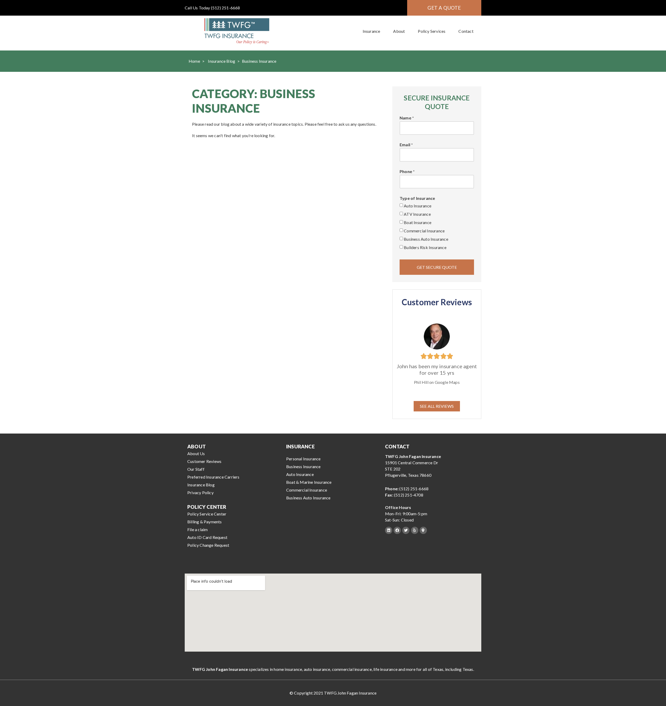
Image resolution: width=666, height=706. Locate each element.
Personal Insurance (303, 458)
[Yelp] (414, 530)
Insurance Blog (221, 61)
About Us (196, 453)
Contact (465, 31)
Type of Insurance (417, 198)
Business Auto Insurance (426, 239)
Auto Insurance (417, 205)
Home (194, 61)
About (399, 31)
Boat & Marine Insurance (309, 482)
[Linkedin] (388, 530)
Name (405, 118)
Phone (406, 171)
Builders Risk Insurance (425, 247)
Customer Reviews (204, 461)
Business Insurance (303, 466)
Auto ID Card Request (207, 537)
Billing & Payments (204, 521)
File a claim (197, 529)
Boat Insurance (417, 222)
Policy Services (431, 31)
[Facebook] (397, 530)
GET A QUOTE (444, 8)
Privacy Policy (200, 492)
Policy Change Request (208, 545)
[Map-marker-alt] (423, 530)
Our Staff (195, 469)
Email (405, 145)
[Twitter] (405, 530)
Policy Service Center (206, 513)
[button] (437, 406)
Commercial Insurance (424, 230)
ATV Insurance (417, 214)
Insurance (371, 31)
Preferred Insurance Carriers (213, 476)
